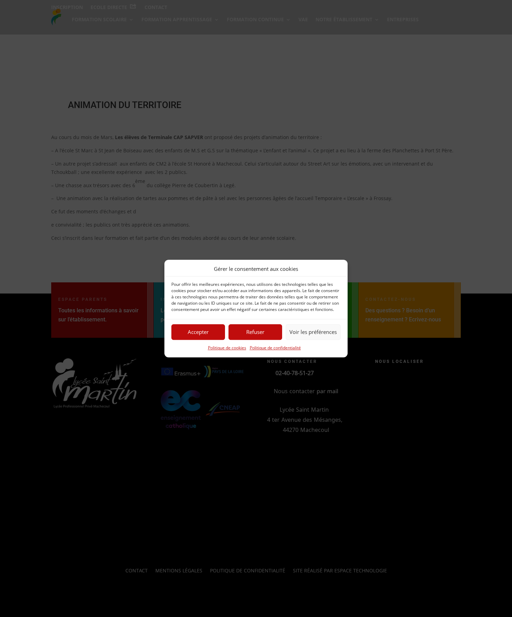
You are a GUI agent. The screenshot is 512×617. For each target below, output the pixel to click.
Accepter (198, 332)
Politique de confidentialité (275, 348)
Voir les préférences (313, 332)
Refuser (255, 332)
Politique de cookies (227, 348)
